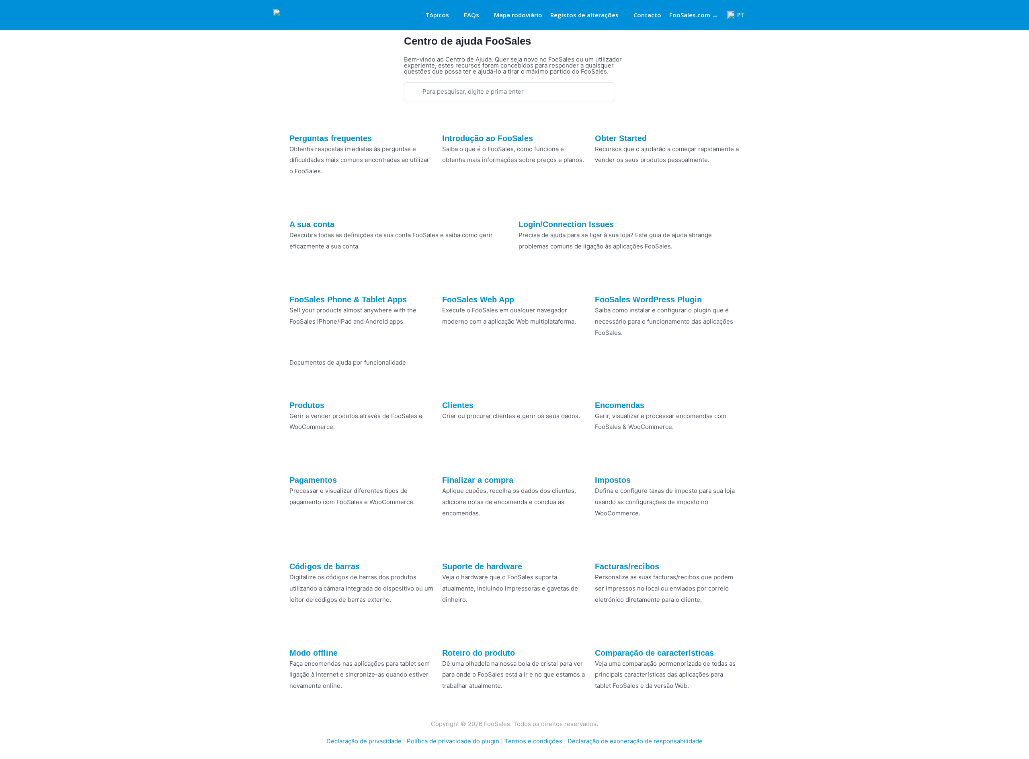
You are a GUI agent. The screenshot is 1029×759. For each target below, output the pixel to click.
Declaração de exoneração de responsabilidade (635, 741)
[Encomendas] (605, 386)
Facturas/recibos (627, 566)
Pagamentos (313, 480)
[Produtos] (299, 386)
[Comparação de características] (605, 634)
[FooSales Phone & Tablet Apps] (299, 281)
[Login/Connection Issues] (529, 205)
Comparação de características (654, 652)
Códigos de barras (324, 566)
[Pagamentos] (299, 461)
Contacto (647, 15)
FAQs (471, 15)
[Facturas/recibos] (605, 547)
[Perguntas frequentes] (299, 119)
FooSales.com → (693, 15)
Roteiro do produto (478, 652)
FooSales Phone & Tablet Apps (348, 299)
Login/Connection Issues (566, 224)
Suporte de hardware (482, 566)
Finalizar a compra (477, 480)
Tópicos (437, 15)
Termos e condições (533, 741)
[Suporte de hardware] (452, 547)
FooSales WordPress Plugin (648, 299)
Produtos (306, 405)
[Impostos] (605, 461)
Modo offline (313, 652)
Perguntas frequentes (330, 138)
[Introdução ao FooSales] (452, 119)
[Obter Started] (605, 119)
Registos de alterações (584, 15)
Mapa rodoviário (518, 15)
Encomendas (619, 405)
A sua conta (311, 224)
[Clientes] (452, 386)
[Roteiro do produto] (452, 634)
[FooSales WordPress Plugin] (605, 281)
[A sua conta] (299, 205)
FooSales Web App (478, 299)
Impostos (613, 480)
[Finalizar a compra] (452, 461)
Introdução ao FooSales (487, 138)
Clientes (458, 405)
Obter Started (621, 138)
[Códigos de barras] (299, 547)
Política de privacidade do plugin (453, 741)
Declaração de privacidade (364, 741)
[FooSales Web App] (452, 281)
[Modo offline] (299, 634)
